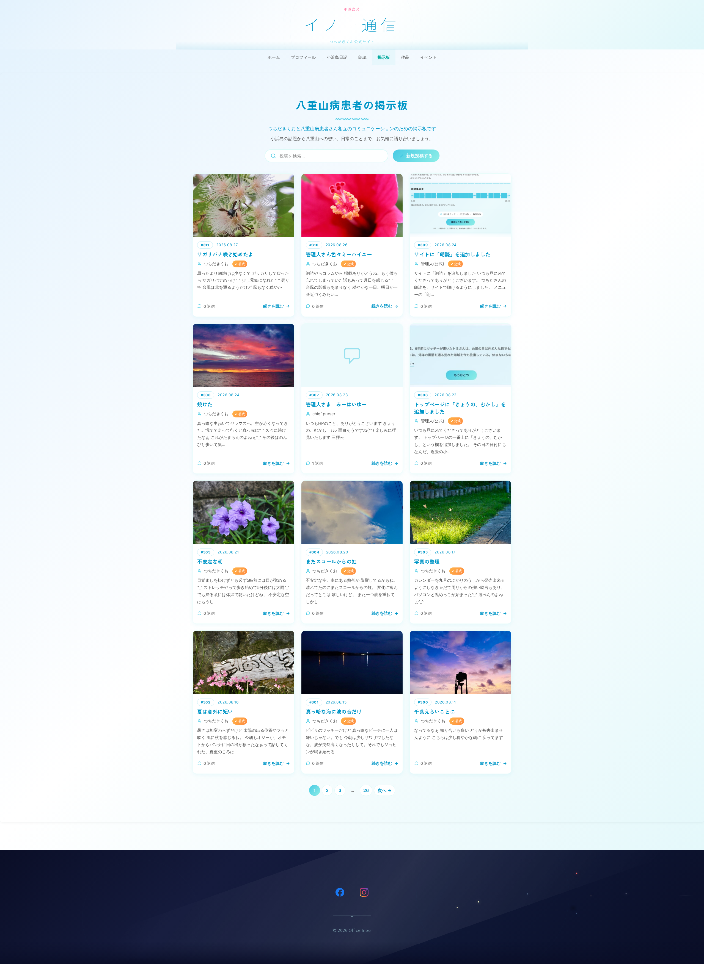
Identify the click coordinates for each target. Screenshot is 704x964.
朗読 (362, 57)
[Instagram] (364, 892)
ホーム (274, 57)
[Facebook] (339, 892)
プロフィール (303, 57)
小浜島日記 (337, 57)
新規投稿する (419, 155)
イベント (428, 57)
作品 (405, 57)
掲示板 (384, 57)
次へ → (385, 790)
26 (366, 790)
